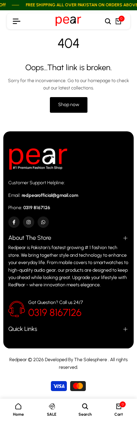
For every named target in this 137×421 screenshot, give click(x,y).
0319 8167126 (54, 312)
